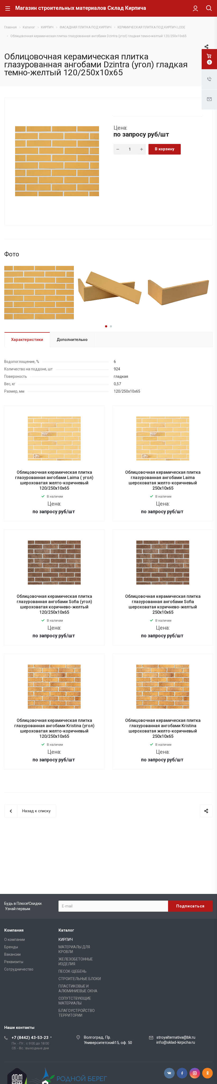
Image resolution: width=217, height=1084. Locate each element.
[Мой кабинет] (195, 8)
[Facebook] (182, 1073)
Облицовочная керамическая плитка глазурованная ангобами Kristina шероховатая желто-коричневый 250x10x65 (163, 728)
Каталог (66, 930)
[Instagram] (194, 1073)
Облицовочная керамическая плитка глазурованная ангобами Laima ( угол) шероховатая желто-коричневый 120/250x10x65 (54, 480)
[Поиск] (209, 8)
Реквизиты (13, 962)
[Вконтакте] (169, 1073)
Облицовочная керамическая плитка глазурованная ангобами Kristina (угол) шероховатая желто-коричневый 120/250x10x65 (54, 728)
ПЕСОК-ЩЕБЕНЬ (72, 971)
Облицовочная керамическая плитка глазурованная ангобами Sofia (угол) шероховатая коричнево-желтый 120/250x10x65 (54, 604)
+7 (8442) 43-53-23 (30, 1037)
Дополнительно (72, 339)
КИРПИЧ (65, 939)
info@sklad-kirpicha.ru (175, 1042)
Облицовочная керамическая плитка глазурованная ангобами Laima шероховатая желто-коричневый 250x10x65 (163, 480)
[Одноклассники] (207, 1073)
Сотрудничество (18, 969)
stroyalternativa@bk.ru (175, 1037)
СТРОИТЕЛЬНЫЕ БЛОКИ (79, 979)
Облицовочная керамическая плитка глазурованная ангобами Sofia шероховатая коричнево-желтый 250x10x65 (163, 604)
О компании (14, 939)
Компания (14, 930)
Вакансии (12, 954)
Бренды (11, 947)
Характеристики (27, 339)
